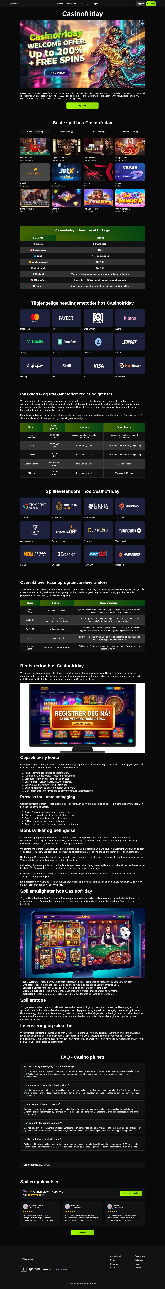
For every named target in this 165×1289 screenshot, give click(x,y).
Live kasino (65, 132)
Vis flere (82, 1232)
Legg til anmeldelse (131, 1193)
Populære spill (33, 132)
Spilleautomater (128, 132)
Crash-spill (96, 132)
